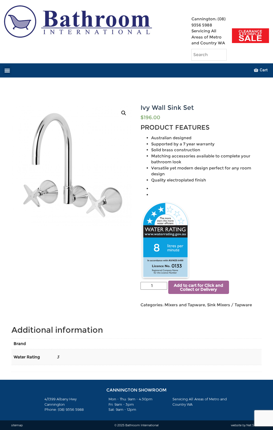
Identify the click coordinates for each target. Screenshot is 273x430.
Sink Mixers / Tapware (229, 304)
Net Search (254, 425)
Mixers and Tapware (184, 304)
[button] (7, 70)
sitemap (17, 425)
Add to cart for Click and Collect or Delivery (198, 287)
